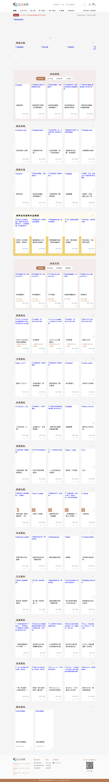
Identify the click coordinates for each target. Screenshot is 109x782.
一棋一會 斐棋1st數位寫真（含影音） (22, 690)
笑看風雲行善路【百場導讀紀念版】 (38, 107)
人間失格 (85, 514)
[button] (15, 56)
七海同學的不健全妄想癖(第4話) (55, 645)
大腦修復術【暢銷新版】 (55, 195)
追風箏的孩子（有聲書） (54, 515)
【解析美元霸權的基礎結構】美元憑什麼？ (86, 107)
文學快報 (59, 79)
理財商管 (41, 79)
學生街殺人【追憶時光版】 (88, 241)
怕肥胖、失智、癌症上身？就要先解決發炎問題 (88, 196)
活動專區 (71, 10)
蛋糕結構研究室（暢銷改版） (55, 602)
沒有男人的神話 (88, 383)
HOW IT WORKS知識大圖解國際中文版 (22, 342)
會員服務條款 (38, 763)
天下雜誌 (51, 294)
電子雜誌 (42, 10)
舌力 (83, 470)
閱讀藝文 (68, 268)
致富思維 (19, 105)
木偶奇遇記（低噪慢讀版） (38, 384)
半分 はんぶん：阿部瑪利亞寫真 (55, 689)
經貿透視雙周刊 (70, 294)
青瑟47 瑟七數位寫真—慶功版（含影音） (39, 690)
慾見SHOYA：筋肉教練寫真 (88, 689)
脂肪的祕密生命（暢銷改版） (38, 558)
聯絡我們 (48, 768)
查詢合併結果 (92, 15)
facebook (58, 763)
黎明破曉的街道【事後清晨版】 (55, 241)
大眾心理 (50, 79)
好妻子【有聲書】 (39, 514)
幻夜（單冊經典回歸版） (71, 241)
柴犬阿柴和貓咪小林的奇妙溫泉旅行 (71, 603)
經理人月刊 (86, 340)
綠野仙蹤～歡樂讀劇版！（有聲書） (22, 516)
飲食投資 (19, 194)
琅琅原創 (93, 10)
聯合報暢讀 (40, 742)
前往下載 (89, 771)
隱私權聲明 (37, 768)
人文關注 (68, 79)
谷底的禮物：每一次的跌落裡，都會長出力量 (55, 152)
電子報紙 (52, 10)
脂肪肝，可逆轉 (71, 470)
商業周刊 (84, 294)
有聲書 (61, 10)
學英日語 (50, 268)
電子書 (32, 10)
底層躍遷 (69, 194)
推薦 (15, 10)
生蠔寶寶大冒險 (88, 150)
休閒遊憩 (59, 268)
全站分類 (23, 10)
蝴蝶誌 (68, 557)
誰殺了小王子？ (22, 383)
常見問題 (48, 765)
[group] (54, 28)
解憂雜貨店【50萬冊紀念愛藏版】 (39, 241)
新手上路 (48, 763)
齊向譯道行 (70, 383)
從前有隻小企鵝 (22, 150)
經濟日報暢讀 (21, 742)
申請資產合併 (82, 15)
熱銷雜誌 (41, 268)
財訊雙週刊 (20, 294)
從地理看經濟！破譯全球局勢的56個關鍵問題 (70, 107)
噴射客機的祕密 (55, 557)
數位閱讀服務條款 (39, 765)
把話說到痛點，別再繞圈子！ (54, 106)
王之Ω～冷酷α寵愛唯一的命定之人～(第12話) (88, 646)
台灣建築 (36, 340)
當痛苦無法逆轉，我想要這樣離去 (71, 152)
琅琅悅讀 (86, 10)
